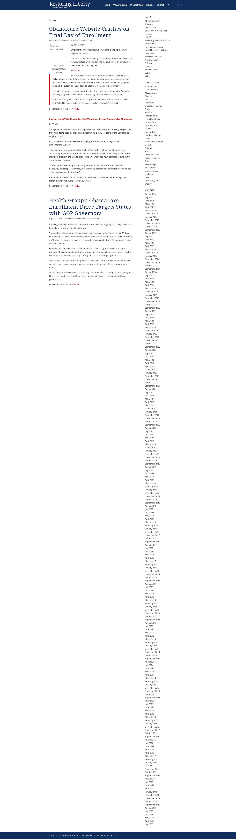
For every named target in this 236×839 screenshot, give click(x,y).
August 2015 (150, 623)
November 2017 (152, 535)
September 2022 (152, 346)
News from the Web (154, 141)
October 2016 (151, 577)
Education (149, 102)
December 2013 (152, 687)
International (151, 125)
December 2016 (152, 571)
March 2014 (150, 678)
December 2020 (152, 415)
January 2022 (151, 372)
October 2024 (151, 265)
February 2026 (151, 213)
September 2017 (152, 541)
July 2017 (149, 548)
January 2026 (151, 217)
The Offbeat (150, 167)
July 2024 (149, 275)
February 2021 (151, 408)
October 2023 (151, 304)
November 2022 (152, 340)
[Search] (168, 5)
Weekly (148, 184)
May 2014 (149, 671)
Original (148, 148)
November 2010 (152, 798)
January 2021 (151, 411)
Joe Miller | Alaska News (156, 50)
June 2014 (149, 668)
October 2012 (151, 733)
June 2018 (149, 512)
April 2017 (149, 558)
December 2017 (152, 532)
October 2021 (151, 382)
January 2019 (151, 489)
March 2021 (150, 405)
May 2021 (149, 398)
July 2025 (149, 236)
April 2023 (149, 324)
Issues (148, 128)
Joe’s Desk (149, 53)
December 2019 (152, 454)
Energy (148, 109)
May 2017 (149, 554)
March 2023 (150, 327)
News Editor (87, 40)
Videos (148, 73)
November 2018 (152, 496)
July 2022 (149, 353)
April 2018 (149, 519)
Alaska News (151, 27)
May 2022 (149, 359)
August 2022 (150, 350)
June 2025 (149, 239)
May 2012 (149, 749)
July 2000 (149, 824)
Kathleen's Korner (153, 135)
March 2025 (150, 249)
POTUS (148, 151)
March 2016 (150, 600)
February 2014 (151, 681)
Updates (76, 40)
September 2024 (152, 268)
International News (154, 47)
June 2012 (149, 746)
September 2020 (152, 424)
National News (152, 60)
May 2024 (149, 282)
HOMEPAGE (150, 43)
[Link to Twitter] (181, 5)
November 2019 (152, 457)
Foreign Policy (151, 115)
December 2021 (152, 376)
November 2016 (152, 574)
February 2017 (151, 564)
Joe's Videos (150, 132)
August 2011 (150, 778)
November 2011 (152, 769)
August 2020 (150, 428)
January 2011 (151, 791)
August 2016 (150, 584)
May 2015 (149, 632)
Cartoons (149, 96)
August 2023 (150, 311)
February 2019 (151, 486)
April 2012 (149, 752)
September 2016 (152, 580)
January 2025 (151, 256)
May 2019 (149, 476)
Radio (147, 161)
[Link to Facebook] (185, 5)
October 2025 (151, 226)
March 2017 (150, 561)
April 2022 (149, 363)
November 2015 (152, 613)
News (85, 218)
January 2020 (151, 450)
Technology (150, 164)
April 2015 (149, 635)
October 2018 (151, 499)
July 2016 (149, 587)
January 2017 (151, 567)
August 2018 (150, 506)
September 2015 (152, 619)
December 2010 (152, 795)
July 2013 (149, 704)
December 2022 (152, 337)
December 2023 (152, 298)
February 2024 (151, 291)
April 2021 (149, 402)
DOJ (146, 99)
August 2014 (150, 661)
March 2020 (150, 444)
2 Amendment (151, 89)
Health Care (150, 122)
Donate (148, 34)
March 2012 (150, 756)
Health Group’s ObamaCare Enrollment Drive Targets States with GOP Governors (90, 207)
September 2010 (152, 804)
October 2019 (151, 460)
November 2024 (152, 262)
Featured (78, 218)
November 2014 (152, 652)
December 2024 (152, 259)
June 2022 (149, 356)
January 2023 (151, 333)
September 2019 (152, 463)
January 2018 (151, 528)
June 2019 (149, 473)
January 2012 (151, 762)
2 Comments (64, 40)
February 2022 (151, 369)
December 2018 (152, 493)
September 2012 (152, 736)
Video (147, 177)
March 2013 (150, 717)
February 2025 (151, 252)
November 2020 (152, 418)
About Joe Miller (152, 21)
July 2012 (149, 743)
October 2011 (151, 772)
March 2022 (150, 366)
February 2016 (151, 603)
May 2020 (149, 437)
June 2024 (149, 278)
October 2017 (151, 538)
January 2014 (151, 684)
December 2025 (152, 220)
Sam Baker (95, 218)
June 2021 (149, 395)
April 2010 (149, 821)
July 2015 (149, 626)
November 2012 (152, 730)
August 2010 (150, 808)
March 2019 (150, 483)
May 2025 (149, 243)
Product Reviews (152, 158)
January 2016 (151, 606)
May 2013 (149, 710)
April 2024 (149, 285)
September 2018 (152, 502)
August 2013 (150, 700)
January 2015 (151, 645)
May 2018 (149, 515)
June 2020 (149, 434)
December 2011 (152, 765)
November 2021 (152, 379)
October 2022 (151, 343)
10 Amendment (152, 86)
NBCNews (75, 70)
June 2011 (149, 785)
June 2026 (149, 200)
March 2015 (150, 639)
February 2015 (151, 642)
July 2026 (149, 197)
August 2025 (150, 233)
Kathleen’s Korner (153, 56)
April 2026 (149, 207)
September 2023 (152, 307)
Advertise (149, 24)
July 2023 (149, 314)
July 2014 (149, 665)
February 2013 (151, 720)
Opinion (148, 66)
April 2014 (149, 674)
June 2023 (149, 317)
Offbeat (148, 63)
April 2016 (149, 596)
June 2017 (149, 551)
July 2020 (149, 431)
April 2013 (149, 713)
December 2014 (152, 649)
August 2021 (150, 389)
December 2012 (152, 726)
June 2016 (149, 590)
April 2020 (149, 441)
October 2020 (151, 421)
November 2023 (152, 301)
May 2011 (149, 788)
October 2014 (151, 655)
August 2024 (150, 272)
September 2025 (152, 230)
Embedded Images (153, 106)
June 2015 (149, 629)
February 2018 (151, 525)
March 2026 (150, 210)
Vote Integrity (151, 180)
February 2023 (151, 330)
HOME (148, 37)
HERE (76, 108)
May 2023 (149, 321)
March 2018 (150, 522)
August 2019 (150, 467)
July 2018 (149, 509)
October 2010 (151, 801)
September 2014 (152, 658)
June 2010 (149, 814)
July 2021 (149, 392)
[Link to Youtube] (177, 5)
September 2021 (152, 385)
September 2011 (152, 775)
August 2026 (150, 194)
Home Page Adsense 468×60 (158, 40)
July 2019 (149, 470)
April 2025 (149, 246)
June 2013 (149, 707)
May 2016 (149, 593)
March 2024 (150, 288)
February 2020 (151, 447)
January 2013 (151, 723)
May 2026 (149, 204)
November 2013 (152, 691)
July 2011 (149, 782)
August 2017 (150, 545)
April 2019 (149, 480)
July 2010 (149, 811)
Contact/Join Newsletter (156, 30)
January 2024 (151, 295)
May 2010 (149, 817)
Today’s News (151, 69)
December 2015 (152, 610)
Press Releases (152, 154)
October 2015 (151, 616)
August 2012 (150, 739)
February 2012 (151, 759)
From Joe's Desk (152, 119)
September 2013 (152, 697)
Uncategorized (151, 171)
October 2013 (151, 694)
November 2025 (152, 223)
